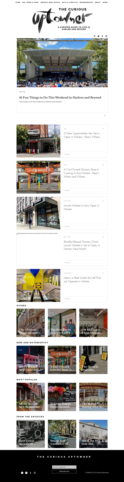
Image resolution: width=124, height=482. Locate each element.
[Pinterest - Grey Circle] (22, 473)
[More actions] (103, 128)
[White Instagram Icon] (34, 473)
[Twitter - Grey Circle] (26, 473)
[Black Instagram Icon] (106, 36)
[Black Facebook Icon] (102, 36)
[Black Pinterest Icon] (94, 36)
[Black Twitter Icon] (98, 36)
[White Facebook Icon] (30, 473)
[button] (105, 116)
